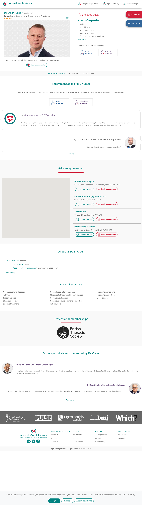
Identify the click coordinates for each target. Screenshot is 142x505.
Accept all (54, 501)
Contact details (74, 73)
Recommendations (56, 73)
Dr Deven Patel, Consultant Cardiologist (34, 364)
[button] (37, 203)
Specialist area (78, 442)
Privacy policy (122, 438)
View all (81, 39)
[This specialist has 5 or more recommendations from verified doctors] (4, 18)
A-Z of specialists (101, 435)
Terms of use (121, 435)
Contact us (54, 442)
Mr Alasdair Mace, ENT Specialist (38, 115)
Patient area (77, 435)
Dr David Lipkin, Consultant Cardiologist (106, 385)
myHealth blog (100, 442)
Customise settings (84, 501)
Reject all (67, 501)
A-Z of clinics (99, 438)
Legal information (123, 431)
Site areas (76, 431)
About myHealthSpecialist (60, 431)
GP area (75, 438)
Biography (89, 73)
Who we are (55, 435)
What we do (55, 438)
